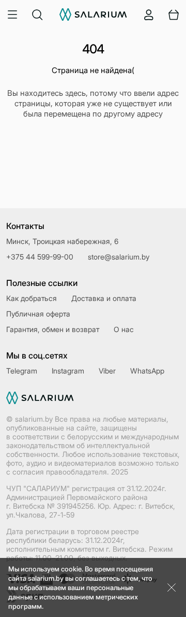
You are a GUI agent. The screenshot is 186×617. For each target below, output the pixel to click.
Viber (107, 370)
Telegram (21, 370)
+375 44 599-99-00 (39, 256)
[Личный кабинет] (148, 14)
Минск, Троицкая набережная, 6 (62, 241)
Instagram (68, 370)
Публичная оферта (38, 313)
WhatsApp (147, 370)
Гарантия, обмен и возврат (52, 329)
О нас (124, 329)
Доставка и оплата (103, 298)
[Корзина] (173, 14)
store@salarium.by (118, 256)
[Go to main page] (93, 14)
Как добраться (31, 298)
